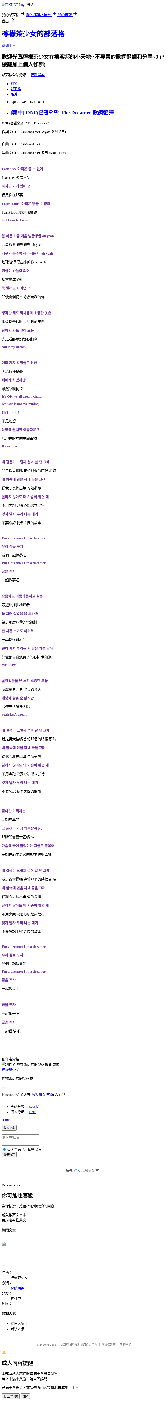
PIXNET (51, 1344)
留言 (46, 1094)
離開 (25, 1396)
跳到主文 (9, 46)
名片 (14, 94)
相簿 (14, 84)
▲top (6, 1119)
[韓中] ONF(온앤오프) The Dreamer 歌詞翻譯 (62, 112)
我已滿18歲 (11, 1396)
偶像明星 (36, 1107)
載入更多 (9, 1128)
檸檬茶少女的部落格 (33, 34)
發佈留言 (9, 1154)
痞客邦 (37, 1094)
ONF (32, 1112)
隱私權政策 (109, 1344)
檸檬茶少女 (10, 1070)
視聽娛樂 (38, 75)
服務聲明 (125, 1344)
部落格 (15, 89)
